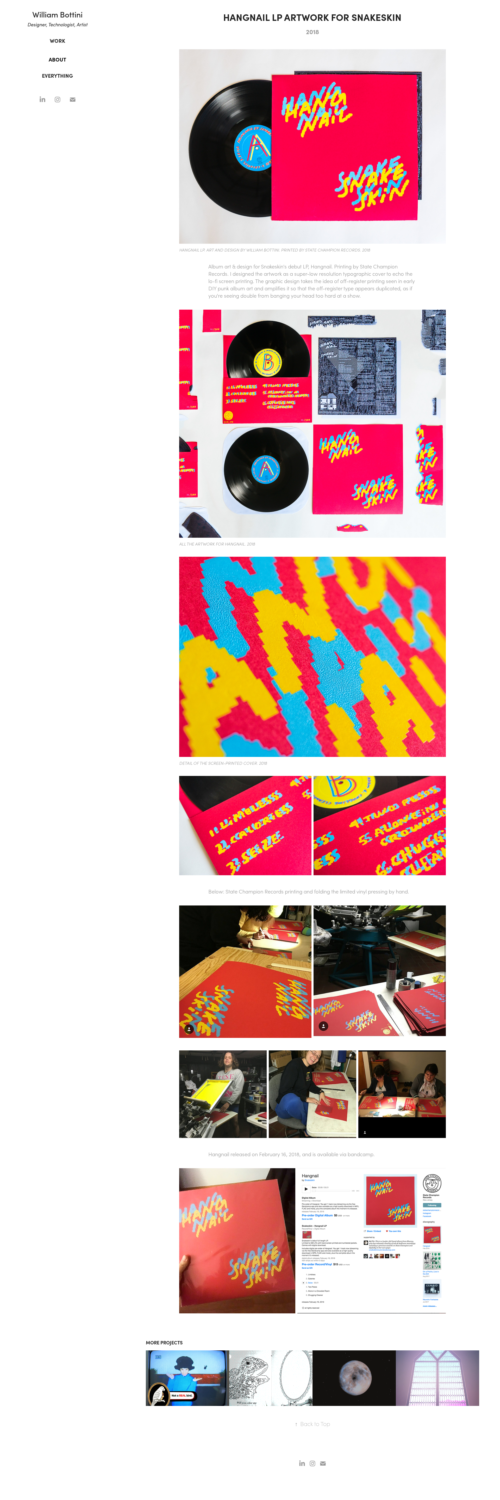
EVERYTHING (57, 75)
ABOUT (57, 59)
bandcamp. (361, 1154)
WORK (57, 40)
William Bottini (57, 14)
